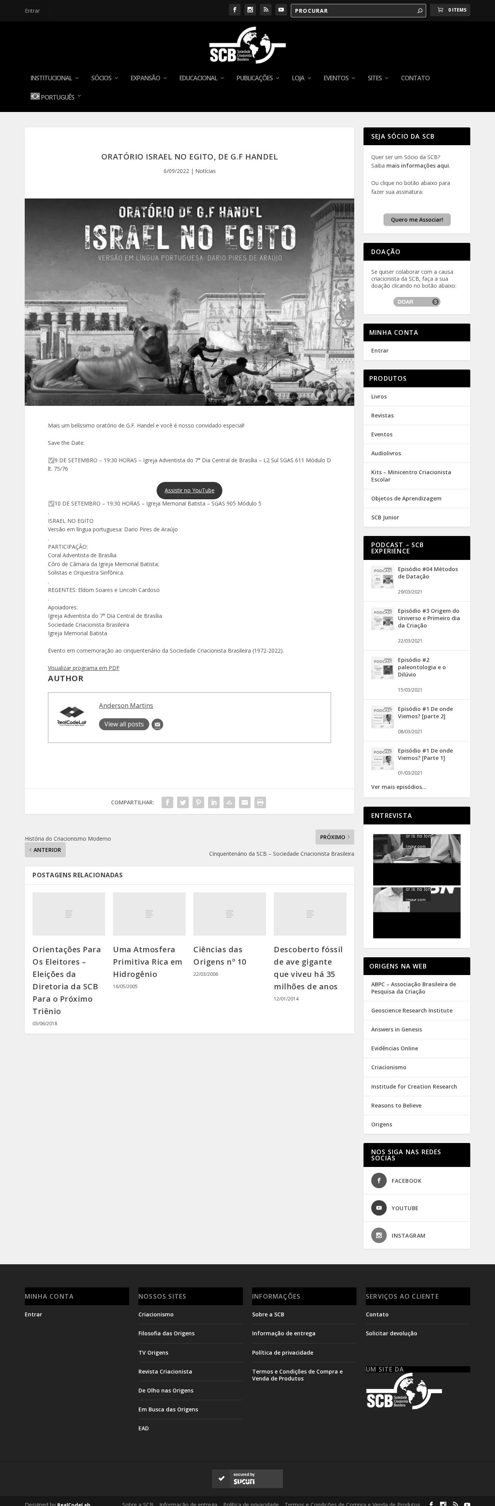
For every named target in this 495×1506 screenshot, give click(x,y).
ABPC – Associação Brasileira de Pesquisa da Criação (413, 987)
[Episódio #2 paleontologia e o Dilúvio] (382, 677)
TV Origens (153, 1352)
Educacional (198, 78)
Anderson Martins (126, 705)
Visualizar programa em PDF (83, 668)
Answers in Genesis (396, 1029)
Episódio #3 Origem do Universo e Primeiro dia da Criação (429, 618)
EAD (143, 1428)
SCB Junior (385, 517)
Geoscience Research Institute (411, 1010)
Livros (379, 396)
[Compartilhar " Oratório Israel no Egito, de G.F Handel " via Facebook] (167, 802)
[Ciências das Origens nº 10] (229, 914)
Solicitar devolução (391, 1333)
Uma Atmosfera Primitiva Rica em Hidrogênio (148, 961)
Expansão (145, 78)
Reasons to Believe (396, 1105)
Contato (415, 78)
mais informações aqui (417, 165)
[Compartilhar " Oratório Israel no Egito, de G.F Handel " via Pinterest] (198, 802)
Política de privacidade (282, 1352)
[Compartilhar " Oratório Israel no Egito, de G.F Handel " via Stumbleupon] (229, 802)
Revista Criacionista (165, 1371)
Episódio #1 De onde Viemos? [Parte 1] (425, 754)
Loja (298, 78)
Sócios (101, 78)
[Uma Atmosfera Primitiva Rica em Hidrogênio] (149, 914)
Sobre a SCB (268, 1314)
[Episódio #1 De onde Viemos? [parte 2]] (382, 726)
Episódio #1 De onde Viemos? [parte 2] (425, 712)
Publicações (255, 78)
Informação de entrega (284, 1333)
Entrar (32, 10)
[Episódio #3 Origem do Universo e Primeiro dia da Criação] (382, 628)
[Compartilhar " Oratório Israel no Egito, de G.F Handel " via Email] (245, 802)
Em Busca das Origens (168, 1409)
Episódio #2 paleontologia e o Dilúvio (422, 667)
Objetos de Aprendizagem (406, 498)
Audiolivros (386, 453)
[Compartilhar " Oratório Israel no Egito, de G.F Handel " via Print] (260, 802)
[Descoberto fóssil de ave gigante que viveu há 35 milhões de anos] (310, 914)
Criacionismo (388, 1067)
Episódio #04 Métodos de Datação (428, 572)
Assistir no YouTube (190, 490)
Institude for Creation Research (414, 1086)
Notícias (205, 171)
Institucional (51, 78)
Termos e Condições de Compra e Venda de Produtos (297, 1375)
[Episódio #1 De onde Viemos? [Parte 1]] (382, 768)
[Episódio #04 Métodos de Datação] (382, 586)
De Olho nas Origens (165, 1390)
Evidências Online (394, 1048)
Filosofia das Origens (166, 1333)
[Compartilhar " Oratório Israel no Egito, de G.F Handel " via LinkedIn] (214, 802)
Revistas (382, 415)
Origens (381, 1124)
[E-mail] (157, 724)
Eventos (336, 78)
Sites (375, 78)
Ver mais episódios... (399, 786)
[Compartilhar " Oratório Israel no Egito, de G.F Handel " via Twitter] (183, 802)
